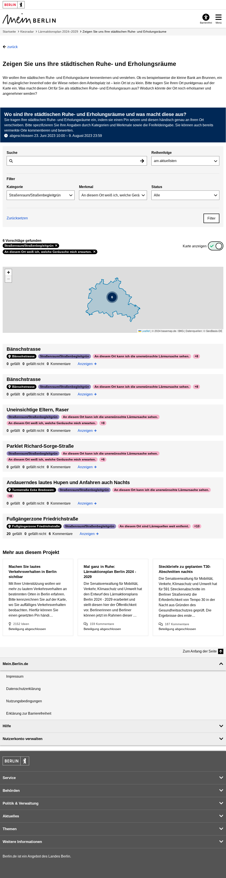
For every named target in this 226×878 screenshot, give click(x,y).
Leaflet (145, 331)
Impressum (14, 676)
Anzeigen (86, 363)
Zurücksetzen (17, 218)
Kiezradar (27, 31)
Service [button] (9, 778)
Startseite (9, 31)
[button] (112, 297)
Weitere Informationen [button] (22, 842)
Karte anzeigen (195, 246)
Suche (12, 153)
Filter (211, 218)
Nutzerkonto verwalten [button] (22, 739)
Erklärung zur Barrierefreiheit (28, 713)
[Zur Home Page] (29, 19)
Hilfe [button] (7, 726)
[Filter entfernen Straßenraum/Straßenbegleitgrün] (56, 245)
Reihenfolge (161, 153)
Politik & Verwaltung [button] (20, 803)
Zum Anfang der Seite (200, 651)
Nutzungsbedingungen (24, 701)
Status (156, 187)
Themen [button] (10, 829)
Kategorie (15, 187)
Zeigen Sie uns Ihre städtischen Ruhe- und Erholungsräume (124, 31)
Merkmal (86, 187)
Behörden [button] (11, 791)
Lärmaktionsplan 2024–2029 (58, 31)
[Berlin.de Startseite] (16, 761)
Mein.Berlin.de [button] (15, 664)
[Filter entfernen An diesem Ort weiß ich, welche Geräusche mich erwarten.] (94, 252)
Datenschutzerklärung (23, 689)
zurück (12, 47)
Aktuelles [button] (11, 816)
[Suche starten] (142, 161)
